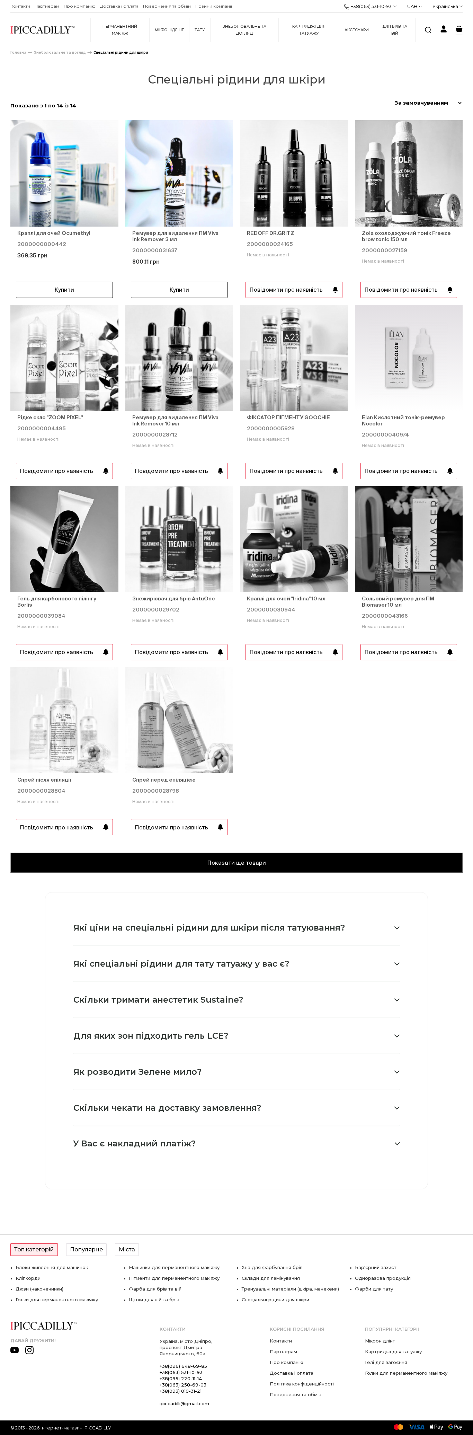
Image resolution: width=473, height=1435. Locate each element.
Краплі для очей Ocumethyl (53, 233)
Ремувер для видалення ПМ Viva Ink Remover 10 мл (175, 420)
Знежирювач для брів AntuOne (173, 598)
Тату (200, 29)
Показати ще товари (236, 863)
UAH (412, 6)
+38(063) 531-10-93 (371, 6)
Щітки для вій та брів (154, 1299)
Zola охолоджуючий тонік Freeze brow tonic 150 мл (406, 236)
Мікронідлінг (169, 29)
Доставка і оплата (119, 6)
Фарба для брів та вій (155, 1289)
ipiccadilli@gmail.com (184, 1403)
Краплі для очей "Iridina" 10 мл (286, 598)
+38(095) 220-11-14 (181, 1378)
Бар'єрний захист (375, 1267)
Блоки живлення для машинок (52, 1267)
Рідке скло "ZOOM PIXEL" (50, 417)
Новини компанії (213, 6)
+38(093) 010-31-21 (181, 1391)
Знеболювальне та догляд (244, 30)
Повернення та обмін (167, 6)
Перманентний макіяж (119, 30)
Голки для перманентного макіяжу (57, 1299)
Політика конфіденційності (302, 1383)
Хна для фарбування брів (272, 1267)
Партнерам (47, 6)
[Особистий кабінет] (443, 30)
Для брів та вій (394, 30)
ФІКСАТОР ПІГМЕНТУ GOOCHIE (288, 417)
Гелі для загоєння (386, 1362)
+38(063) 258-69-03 (183, 1385)
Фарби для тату (374, 1289)
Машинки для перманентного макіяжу (174, 1267)
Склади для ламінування (271, 1278)
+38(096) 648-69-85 (183, 1366)
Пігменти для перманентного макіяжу (174, 1278)
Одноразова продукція (383, 1278)
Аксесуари (357, 29)
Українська (445, 6)
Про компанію (80, 6)
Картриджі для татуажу (308, 30)
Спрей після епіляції (44, 780)
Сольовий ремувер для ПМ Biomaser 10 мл (398, 602)
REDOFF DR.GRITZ (270, 233)
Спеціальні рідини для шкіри (120, 52)
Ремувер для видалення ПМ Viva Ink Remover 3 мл (175, 236)
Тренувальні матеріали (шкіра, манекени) (290, 1289)
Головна (18, 52)
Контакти (20, 6)
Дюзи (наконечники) (39, 1289)
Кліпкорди (28, 1278)
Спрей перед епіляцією (164, 780)
